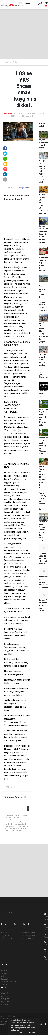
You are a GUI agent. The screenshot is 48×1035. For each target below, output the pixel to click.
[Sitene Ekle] (34, 924)
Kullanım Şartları (28, 933)
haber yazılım (5, 1029)
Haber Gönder (27, 938)
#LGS (13, 787)
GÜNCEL (29, 3)
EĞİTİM (14, 62)
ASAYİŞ (4, 976)
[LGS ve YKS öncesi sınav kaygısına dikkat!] (18, 131)
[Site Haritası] (29, 924)
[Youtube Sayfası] (16, 924)
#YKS (6, 787)
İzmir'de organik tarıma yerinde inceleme (42, 359)
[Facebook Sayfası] (2, 924)
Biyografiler (5, 999)
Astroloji (4, 1004)
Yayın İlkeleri (6, 936)
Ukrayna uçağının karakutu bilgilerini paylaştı (43, 558)
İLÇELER (4, 979)
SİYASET (4, 984)
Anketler (4, 996)
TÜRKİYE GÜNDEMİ (8, 982)
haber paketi (5, 1027)
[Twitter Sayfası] (7, 924)
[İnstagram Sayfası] (11, 924)
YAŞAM (4, 973)
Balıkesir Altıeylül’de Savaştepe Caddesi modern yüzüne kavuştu (43, 234)
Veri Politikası (6, 938)
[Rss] (25, 924)
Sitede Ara (5, 993)
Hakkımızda (5, 933)
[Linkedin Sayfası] (20, 924)
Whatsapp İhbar (28, 936)
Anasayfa (6, 62)
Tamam (34, 1032)
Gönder (28, 808)
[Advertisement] (24, 34)
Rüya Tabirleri (6, 1002)
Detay (24, 1032)
